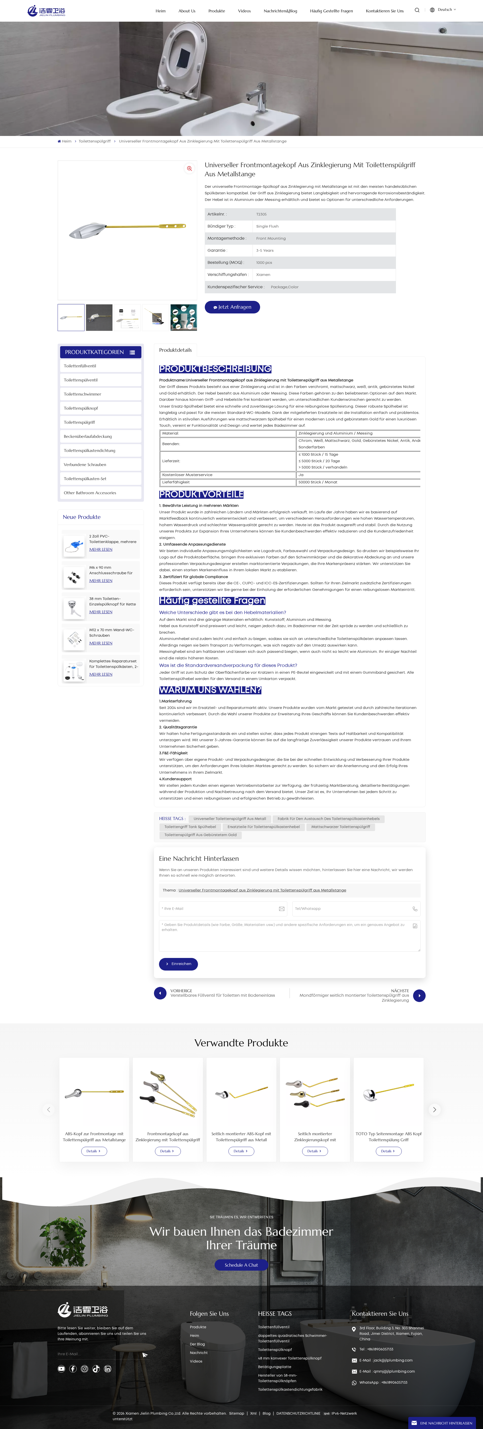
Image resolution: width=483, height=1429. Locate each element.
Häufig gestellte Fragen (331, 10)
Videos (244, 10)
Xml (253, 1413)
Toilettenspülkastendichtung (89, 450)
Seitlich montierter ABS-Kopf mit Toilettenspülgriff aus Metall (241, 1136)
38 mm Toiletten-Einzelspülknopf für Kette (112, 601)
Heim (161, 10)
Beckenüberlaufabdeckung (88, 436)
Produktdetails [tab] (175, 350)
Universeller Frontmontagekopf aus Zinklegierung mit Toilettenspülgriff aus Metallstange (262, 890)
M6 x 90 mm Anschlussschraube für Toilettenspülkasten (111, 571)
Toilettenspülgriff (95, 141)
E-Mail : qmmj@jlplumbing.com (387, 1371)
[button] (435, 1110)
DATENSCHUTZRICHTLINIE (298, 1413)
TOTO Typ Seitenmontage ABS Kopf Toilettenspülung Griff (389, 1136)
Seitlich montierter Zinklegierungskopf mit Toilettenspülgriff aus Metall (315, 1137)
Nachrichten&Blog (280, 10)
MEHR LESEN (100, 549)
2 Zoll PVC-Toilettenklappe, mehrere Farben (112, 540)
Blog (267, 1413)
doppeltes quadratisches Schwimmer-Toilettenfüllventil (292, 1338)
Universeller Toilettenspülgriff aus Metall (230, 818)
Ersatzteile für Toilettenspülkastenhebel (264, 827)
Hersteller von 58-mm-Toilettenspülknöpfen (277, 1378)
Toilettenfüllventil (80, 365)
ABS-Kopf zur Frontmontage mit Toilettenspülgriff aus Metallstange (94, 1136)
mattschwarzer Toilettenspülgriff (340, 827)
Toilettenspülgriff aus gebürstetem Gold (201, 835)
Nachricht (199, 1352)
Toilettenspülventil (81, 379)
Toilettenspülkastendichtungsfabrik (290, 1389)
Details (92, 1151)
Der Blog (197, 1344)
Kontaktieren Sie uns (385, 10)
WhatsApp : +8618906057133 (383, 1382)
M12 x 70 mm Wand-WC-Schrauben (111, 632)
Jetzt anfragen (235, 307)
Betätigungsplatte (274, 1367)
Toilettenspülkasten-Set (85, 478)
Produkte (217, 10)
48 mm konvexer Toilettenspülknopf (289, 1358)
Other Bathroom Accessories (90, 492)
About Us (187, 10)
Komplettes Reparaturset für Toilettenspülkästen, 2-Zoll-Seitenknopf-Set (113, 665)
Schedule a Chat (241, 1265)
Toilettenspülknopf (81, 408)
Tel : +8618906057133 (376, 1349)
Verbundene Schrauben (85, 464)
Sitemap (237, 1413)
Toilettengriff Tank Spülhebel (190, 827)
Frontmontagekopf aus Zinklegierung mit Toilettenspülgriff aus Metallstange (168, 1137)
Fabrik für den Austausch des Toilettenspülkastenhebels (329, 818)
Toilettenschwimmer (82, 394)
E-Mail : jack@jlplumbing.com (386, 1360)
